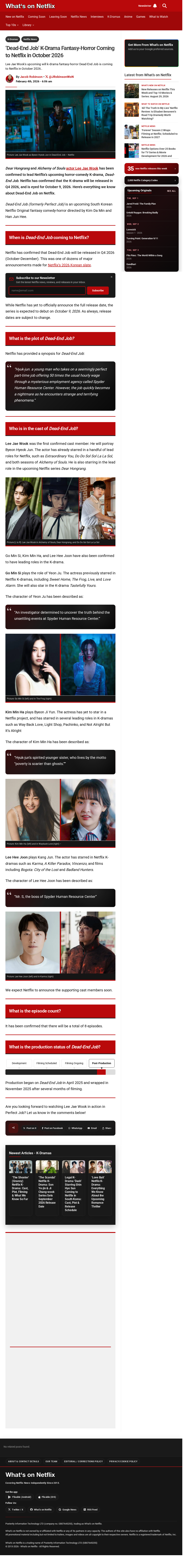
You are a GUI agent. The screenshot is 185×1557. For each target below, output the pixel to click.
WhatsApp (77, 1128)
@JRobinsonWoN (61, 77)
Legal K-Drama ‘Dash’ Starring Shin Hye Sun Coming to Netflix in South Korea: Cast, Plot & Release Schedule (73, 1194)
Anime (128, 16)
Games (140, 16)
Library (27, 25)
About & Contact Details (23, 1461)
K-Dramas (113, 16)
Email (94, 1128)
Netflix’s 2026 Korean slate (69, 265)
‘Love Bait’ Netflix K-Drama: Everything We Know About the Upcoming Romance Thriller (98, 1192)
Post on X (31, 1128)
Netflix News (79, 16)
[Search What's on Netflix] (164, 6)
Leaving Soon (58, 16)
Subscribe (98, 290)
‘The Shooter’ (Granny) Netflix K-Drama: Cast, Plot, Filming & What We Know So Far (20, 1188)
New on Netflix (15, 16)
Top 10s (11, 25)
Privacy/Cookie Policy (123, 1461)
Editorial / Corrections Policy (83, 1461)
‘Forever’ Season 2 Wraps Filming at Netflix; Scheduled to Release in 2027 (159, 134)
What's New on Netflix (153, 85)
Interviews (97, 16)
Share (108, 1128)
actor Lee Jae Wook (82, 168)
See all (171, 191)
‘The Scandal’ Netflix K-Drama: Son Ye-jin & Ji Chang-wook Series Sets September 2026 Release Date (47, 1192)
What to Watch (158, 16)
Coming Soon (36, 16)
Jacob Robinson (31, 77)
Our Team (51, 1461)
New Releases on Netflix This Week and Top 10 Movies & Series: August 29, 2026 (158, 93)
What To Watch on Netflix (155, 104)
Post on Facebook (53, 1128)
